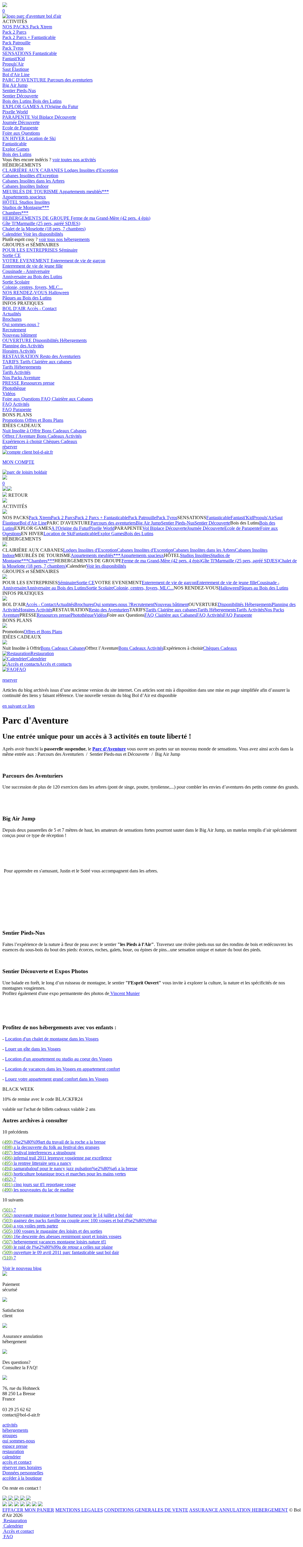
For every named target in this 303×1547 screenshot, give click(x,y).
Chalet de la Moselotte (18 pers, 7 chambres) (44, 228)
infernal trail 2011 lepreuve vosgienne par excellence (57, 1157)
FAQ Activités (15, 404)
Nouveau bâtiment (19, 335)
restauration (13, 1451)
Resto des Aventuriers (60, 356)
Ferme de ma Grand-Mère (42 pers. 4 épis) (110, 218)
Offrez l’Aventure (19, 436)
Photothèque (14, 388)
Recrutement (14, 329)
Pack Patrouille (16, 42)
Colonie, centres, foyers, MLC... (32, 287)
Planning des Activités (23, 345)
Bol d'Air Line (16, 74)
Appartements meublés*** (84, 191)
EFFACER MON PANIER (28, 1509)
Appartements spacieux (24, 196)
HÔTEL (10, 202)
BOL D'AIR (14, 308)
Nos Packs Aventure (21, 377)
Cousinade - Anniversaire (26, 271)
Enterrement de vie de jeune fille (32, 265)
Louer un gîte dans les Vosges (33, 1048)
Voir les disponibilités (43, 234)
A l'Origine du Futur (59, 106)
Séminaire (68, 250)
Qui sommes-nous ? (20, 324)
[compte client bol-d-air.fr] (4, 489)
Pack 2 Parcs (14, 32)
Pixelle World (15, 111)
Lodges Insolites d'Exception (91, 170)
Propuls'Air (13, 63)
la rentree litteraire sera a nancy (36, 1163)
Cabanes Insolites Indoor (25, 186)
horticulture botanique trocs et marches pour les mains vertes (64, 1173)
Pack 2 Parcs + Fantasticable (29, 37)
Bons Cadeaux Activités (59, 436)
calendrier (11, 1456)
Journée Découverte (21, 122)
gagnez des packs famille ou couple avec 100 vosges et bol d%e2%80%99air (79, 1220)
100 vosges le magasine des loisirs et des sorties (52, 1231)
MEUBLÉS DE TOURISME (30, 191)
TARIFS (11, 361)
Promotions (13, 420)
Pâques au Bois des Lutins (26, 297)
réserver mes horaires (22, 1467)
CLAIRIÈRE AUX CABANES (33, 170)
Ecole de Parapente (20, 127)
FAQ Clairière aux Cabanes (67, 398)
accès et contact (16, 1462)
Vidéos (8, 393)
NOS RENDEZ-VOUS (25, 292)
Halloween (59, 292)
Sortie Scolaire (16, 281)
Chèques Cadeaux (60, 441)
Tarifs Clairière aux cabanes (46, 361)
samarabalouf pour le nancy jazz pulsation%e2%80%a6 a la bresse (69, 1168)
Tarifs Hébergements (21, 366)
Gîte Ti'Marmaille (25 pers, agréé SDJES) (41, 223)
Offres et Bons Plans (44, 420)
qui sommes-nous (18, 1440)
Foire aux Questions (21, 133)
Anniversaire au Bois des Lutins (32, 276)
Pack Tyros (12, 48)
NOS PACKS (16, 26)
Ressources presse (37, 382)
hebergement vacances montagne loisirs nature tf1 (54, 1241)
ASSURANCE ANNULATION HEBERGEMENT (238, 1509)
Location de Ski (41, 138)
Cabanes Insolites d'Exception (30, 175)
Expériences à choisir (22, 441)
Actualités (11, 313)
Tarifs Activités (16, 372)
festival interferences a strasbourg (38, 1152)
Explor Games (15, 149)
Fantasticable (45, 53)
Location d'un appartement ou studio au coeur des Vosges (58, 1058)
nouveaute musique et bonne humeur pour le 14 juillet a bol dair (67, 1215)
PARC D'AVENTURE (24, 79)
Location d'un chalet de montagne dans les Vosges (52, 1038)
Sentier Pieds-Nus (19, 90)
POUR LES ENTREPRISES (30, 250)
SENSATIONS (17, 53)
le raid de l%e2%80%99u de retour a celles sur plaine (57, 1247)
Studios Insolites (34, 202)
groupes (9, 1435)
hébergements (15, 1430)
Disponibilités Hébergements (60, 340)
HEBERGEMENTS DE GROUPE (36, 218)
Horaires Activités (19, 351)
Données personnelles (22, 1472)
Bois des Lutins (17, 101)
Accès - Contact (42, 308)
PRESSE (11, 382)
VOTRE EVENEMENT (26, 260)
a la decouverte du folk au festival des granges (50, 1147)
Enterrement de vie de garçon (78, 260)
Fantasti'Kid (13, 58)
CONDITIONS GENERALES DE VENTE (146, 1509)
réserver (9, 446)
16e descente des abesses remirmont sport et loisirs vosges (61, 1236)
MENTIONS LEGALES (79, 1509)
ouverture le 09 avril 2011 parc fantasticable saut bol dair (60, 1252)
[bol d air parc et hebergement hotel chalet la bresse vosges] (31, 16)
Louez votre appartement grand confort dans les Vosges (56, 1079)
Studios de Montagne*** (25, 207)
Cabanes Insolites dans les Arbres (33, 180)
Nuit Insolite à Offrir (22, 430)
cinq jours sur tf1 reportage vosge (39, 1184)
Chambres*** (15, 212)
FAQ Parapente (16, 409)
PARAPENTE (16, 117)
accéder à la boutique (22, 1478)
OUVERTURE (17, 340)
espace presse (15, 1446)
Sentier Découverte (20, 95)
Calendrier (12, 234)
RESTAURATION (21, 356)
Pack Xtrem (41, 26)
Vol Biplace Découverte (53, 117)
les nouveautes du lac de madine (38, 1189)
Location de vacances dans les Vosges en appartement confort (62, 1068)
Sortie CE (11, 255)
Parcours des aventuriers (70, 79)
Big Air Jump (15, 85)
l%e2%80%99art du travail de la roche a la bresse (54, 1141)
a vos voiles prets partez (30, 1225)
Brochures (12, 319)
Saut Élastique (15, 69)
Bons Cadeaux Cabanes (64, 430)
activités (9, 1424)
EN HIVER (14, 138)
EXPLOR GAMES (21, 106)
